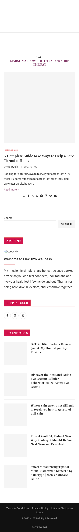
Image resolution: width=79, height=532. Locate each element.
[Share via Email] (55, 195)
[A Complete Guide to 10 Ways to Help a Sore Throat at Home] (39, 107)
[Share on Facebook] (28, 195)
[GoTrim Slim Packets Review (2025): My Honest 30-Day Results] (15, 353)
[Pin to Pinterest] (37, 195)
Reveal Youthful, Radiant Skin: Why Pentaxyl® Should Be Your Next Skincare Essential (52, 440)
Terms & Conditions (17, 508)
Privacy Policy (40, 508)
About (39, 512)
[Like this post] (24, 195)
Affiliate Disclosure (62, 508)
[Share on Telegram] (41, 195)
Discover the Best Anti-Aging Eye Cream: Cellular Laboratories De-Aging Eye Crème (51, 381)
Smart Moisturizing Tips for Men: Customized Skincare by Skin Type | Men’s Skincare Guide (51, 473)
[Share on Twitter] (32, 195)
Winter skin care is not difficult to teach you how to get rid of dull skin (52, 409)
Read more (10, 189)
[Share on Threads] (46, 195)
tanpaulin (13, 166)
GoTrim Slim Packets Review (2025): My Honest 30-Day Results (51, 348)
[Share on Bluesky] (50, 195)
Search (8, 217)
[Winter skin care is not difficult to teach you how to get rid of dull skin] (15, 414)
